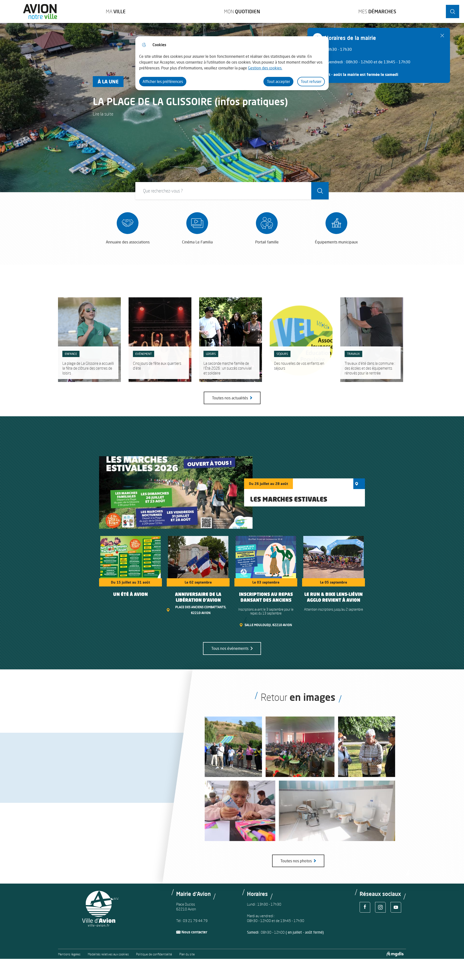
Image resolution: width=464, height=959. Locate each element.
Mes (377, 11)
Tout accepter (278, 81)
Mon (242, 11)
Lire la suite (103, 114)
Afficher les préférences (163, 81)
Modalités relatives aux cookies (108, 954)
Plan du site (187, 954)
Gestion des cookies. (265, 68)
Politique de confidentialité (154, 954)
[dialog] (232, 63)
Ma (116, 11)
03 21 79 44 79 (195, 920)
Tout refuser (311, 81)
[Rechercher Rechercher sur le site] (452, 11)
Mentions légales (69, 954)
